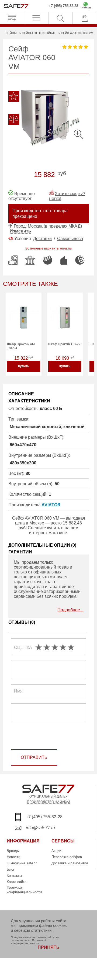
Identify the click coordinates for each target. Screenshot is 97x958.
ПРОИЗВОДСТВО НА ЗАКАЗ (48, 801)
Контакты (14, 876)
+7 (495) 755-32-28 (63, 6)
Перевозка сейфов (66, 857)
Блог (11, 869)
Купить (23, 366)
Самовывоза (70, 238)
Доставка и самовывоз (69, 863)
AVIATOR (51, 505)
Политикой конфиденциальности (28, 942)
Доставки (42, 238)
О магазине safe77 (22, 863)
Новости (13, 857)
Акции (56, 851)
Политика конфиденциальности (24, 890)
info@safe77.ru (40, 827)
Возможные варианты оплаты (48, 248)
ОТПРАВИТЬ (34, 757)
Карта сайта (16, 882)
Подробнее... (70, 610)
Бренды (13, 851)
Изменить (20, 231)
